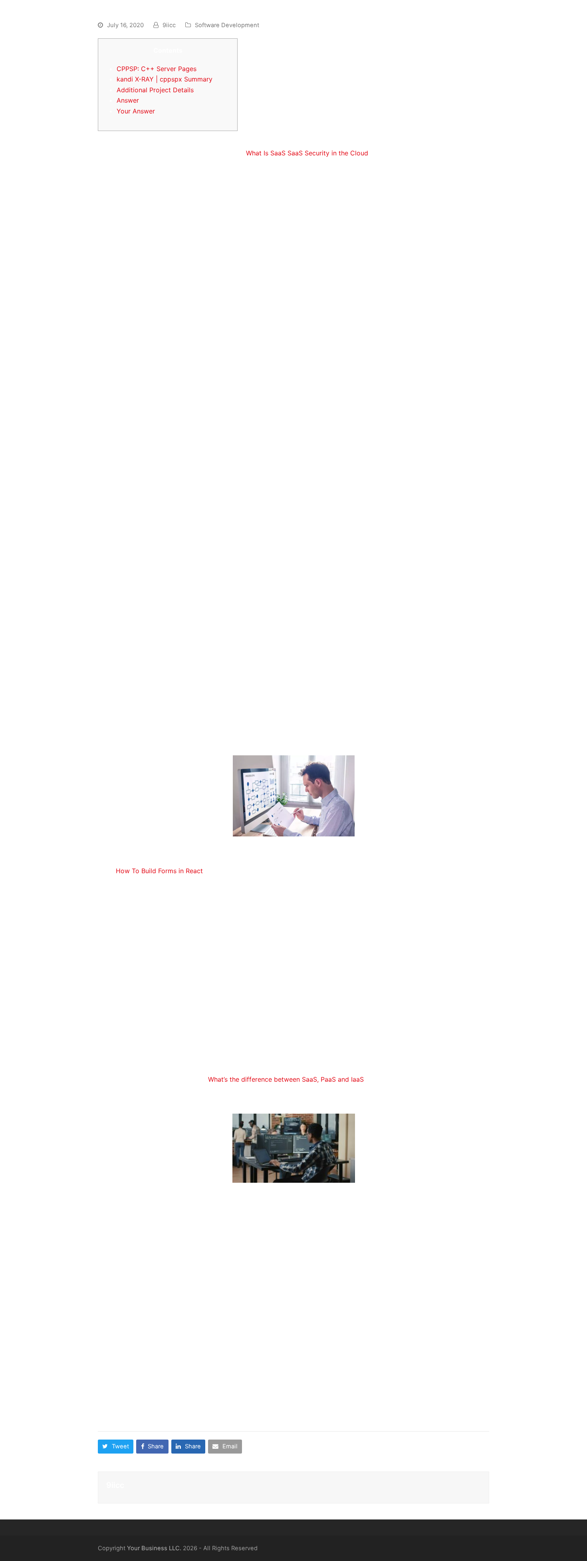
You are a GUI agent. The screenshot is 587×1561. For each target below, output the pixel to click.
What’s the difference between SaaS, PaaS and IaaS (286, 1079)
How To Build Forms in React (159, 871)
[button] (115, 1447)
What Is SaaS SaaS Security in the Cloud (307, 153)
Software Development (227, 25)
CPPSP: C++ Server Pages (156, 69)
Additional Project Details (155, 90)
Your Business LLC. (154, 1548)
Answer (128, 100)
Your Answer (136, 111)
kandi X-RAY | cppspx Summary (164, 79)
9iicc (169, 25)
